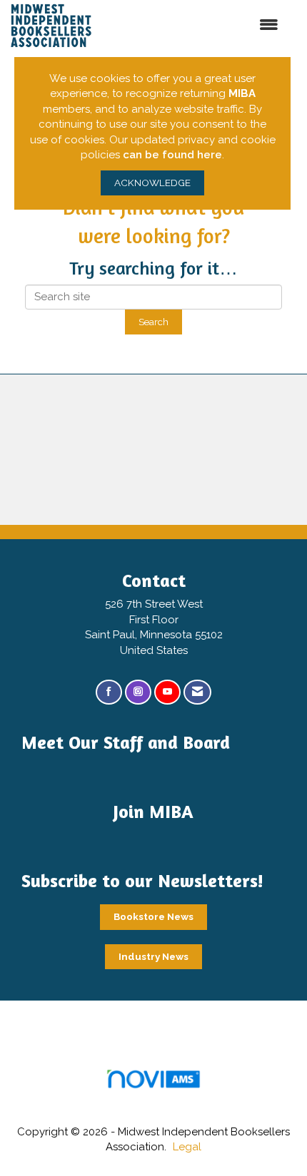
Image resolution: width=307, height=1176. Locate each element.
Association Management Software (153, 1096)
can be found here (172, 154)
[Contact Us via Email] (197, 692)
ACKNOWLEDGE (152, 182)
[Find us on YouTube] (167, 692)
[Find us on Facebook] (109, 692)
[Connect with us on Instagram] (138, 692)
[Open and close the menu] (207, 25)
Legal (187, 1146)
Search (153, 321)
